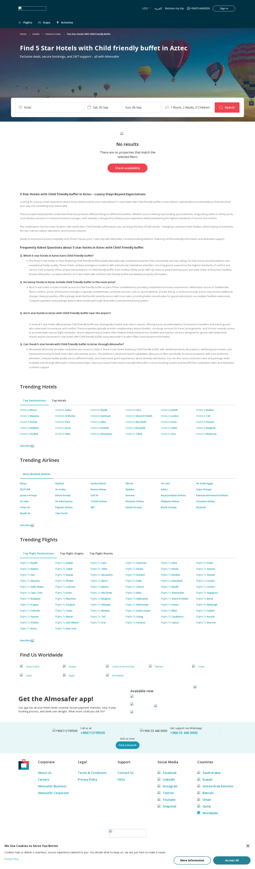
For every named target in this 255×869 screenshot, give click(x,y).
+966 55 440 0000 (184, 732)
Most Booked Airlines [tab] (36, 474)
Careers (43, 779)
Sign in (224, 8)
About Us (45, 773)
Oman (207, 799)
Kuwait (208, 779)
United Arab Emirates (218, 786)
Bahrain (208, 793)
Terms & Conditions (92, 773)
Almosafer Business (52, 786)
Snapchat (169, 806)
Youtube (169, 799)
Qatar (207, 806)
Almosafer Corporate (53, 793)
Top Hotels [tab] (59, 400)
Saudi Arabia (211, 773)
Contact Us (126, 773)
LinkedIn (169, 779)
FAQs (121, 779)
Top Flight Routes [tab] (101, 553)
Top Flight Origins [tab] (71, 553)
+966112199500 (92, 732)
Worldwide (210, 813)
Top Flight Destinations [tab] (38, 553)
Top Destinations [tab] (34, 400)
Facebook (170, 773)
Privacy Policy (87, 779)
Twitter (168, 793)
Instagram (170, 786)
